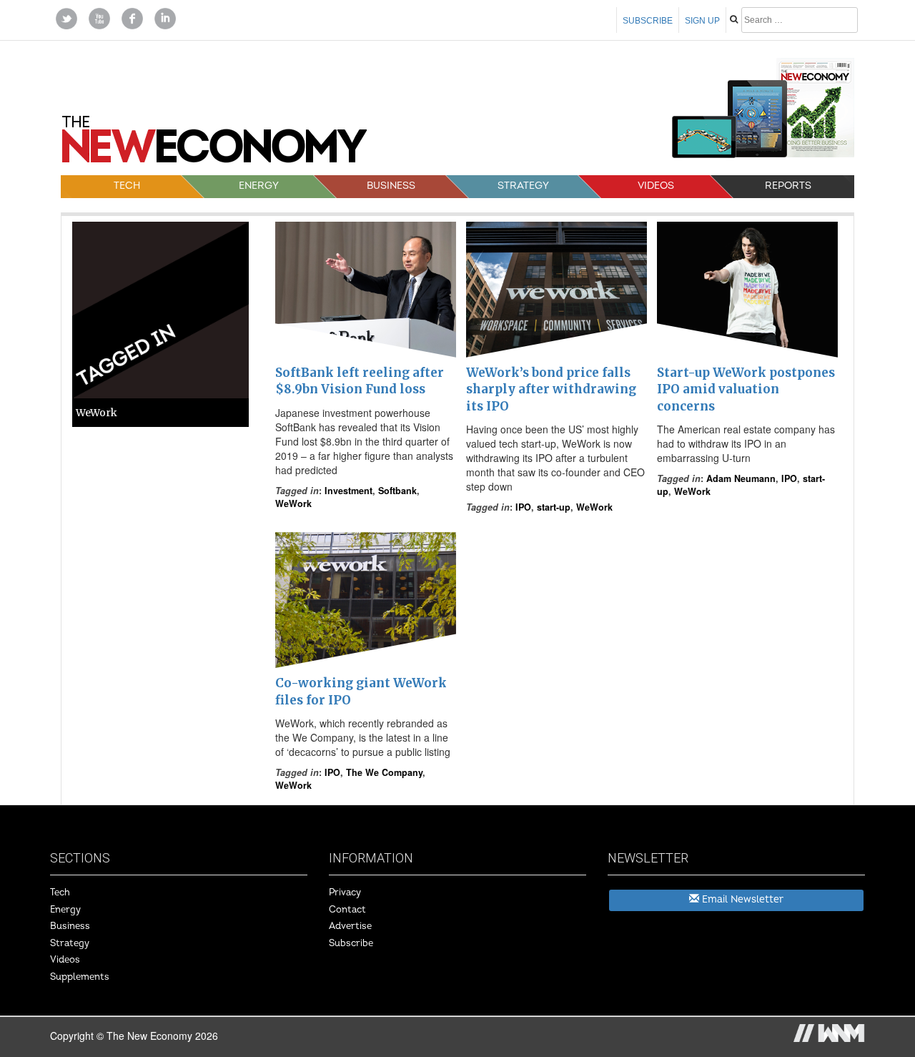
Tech (127, 186)
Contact (347, 909)
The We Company (384, 772)
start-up (553, 507)
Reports (788, 186)
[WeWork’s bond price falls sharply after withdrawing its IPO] (556, 290)
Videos (656, 186)
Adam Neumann (741, 478)
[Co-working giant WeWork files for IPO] (365, 600)
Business (391, 186)
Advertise (350, 926)
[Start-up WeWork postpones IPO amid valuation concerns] (747, 290)
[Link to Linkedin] (165, 17)
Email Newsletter (741, 899)
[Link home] (214, 144)
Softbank (397, 490)
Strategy (523, 186)
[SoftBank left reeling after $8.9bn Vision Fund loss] (365, 290)
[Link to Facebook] (132, 17)
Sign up (702, 21)
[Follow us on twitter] (66, 17)
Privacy (345, 892)
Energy (259, 186)
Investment (348, 490)
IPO (523, 507)
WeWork (293, 503)
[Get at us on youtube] (99, 17)
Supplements (79, 977)
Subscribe (648, 21)
